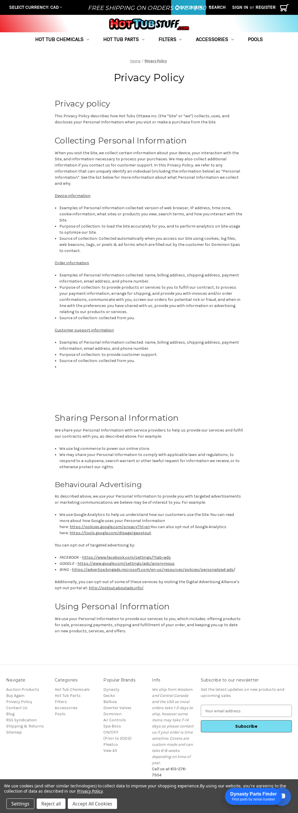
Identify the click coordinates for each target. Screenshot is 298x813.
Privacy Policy (19, 701)
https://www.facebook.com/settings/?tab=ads (126, 557)
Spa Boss (112, 726)
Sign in (240, 7)
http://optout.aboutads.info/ (116, 587)
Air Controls (114, 720)
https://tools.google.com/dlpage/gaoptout (110, 532)
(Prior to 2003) (117, 738)
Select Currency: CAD (34, 7)
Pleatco (110, 744)
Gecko (109, 695)
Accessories (212, 39)
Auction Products (22, 689)
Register (266, 7)
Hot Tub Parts (121, 39)
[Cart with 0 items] (284, 9)
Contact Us (17, 707)
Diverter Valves (117, 707)
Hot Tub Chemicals (59, 39)
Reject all (51, 803)
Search (217, 7)
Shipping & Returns (25, 726)
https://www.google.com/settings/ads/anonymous (126, 563)
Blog (10, 713)
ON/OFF (110, 732)
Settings (20, 803)
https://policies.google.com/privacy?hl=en (110, 526)
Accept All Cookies (92, 803)
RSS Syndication (21, 720)
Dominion (112, 713)
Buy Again (15, 695)
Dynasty (111, 689)
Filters (167, 39)
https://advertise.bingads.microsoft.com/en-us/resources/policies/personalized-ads (153, 569)
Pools (255, 39)
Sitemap (14, 732)
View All (110, 750)
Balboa (110, 701)
